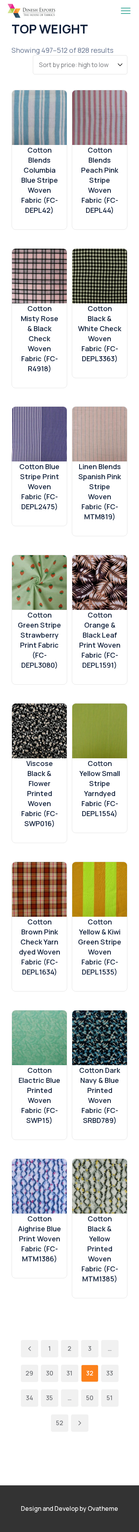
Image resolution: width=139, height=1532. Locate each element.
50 (89, 1398)
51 (110, 1398)
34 (29, 1398)
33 (109, 1373)
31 (69, 1373)
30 (49, 1373)
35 (49, 1398)
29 (29, 1373)
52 (59, 1423)
